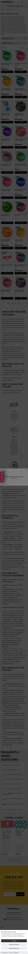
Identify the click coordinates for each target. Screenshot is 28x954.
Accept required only (14, 944)
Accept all (14, 940)
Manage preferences (14, 948)
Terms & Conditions (14, 952)
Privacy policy (4, 952)
